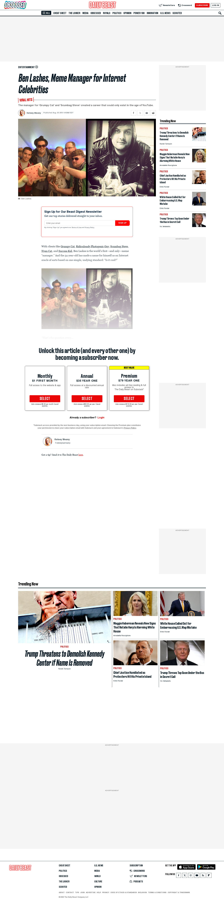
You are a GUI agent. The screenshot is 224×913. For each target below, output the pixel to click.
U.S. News (165, 13)
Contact (70, 892)
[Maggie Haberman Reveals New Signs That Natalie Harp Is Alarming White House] (199, 161)
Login (101, 417)
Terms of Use (77, 227)
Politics (116, 13)
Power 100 (139, 13)
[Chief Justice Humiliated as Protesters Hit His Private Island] (199, 183)
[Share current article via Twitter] (140, 113)
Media (85, 13)
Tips (77, 892)
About (62, 892)
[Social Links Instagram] (190, 876)
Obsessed (96, 13)
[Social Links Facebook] (178, 876)
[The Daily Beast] (102, 5)
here (80, 454)
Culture (98, 881)
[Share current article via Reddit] (153, 113)
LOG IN (215, 5)
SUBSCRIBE (202, 5)
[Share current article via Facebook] (133, 113)
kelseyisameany (63, 443)
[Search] (220, 13)
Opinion (127, 13)
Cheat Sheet (59, 13)
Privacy (105, 892)
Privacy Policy (90, 227)
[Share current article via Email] (146, 113)
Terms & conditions (157, 892)
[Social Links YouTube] (196, 876)
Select (45, 399)
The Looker (74, 13)
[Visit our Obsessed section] (25, 5)
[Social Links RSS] (203, 876)
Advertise (91, 892)
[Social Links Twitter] (184, 876)
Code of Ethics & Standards (123, 892)
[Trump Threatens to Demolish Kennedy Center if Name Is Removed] (199, 140)
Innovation (152, 13)
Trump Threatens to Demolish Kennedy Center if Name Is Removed (64, 658)
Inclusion (142, 892)
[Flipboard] (209, 876)
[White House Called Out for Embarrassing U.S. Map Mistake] (199, 204)
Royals (106, 13)
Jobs (82, 892)
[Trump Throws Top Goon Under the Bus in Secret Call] (199, 226)
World (97, 876)
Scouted (177, 13)
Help (99, 892)
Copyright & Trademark (179, 892)
